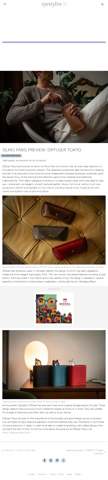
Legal (69, 474)
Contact (31, 474)
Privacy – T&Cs (57, 474)
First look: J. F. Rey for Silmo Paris (19, 450)
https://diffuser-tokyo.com (16, 432)
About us (42, 474)
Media (78, 474)
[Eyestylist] (54, 2)
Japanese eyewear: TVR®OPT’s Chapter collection (85, 452)
